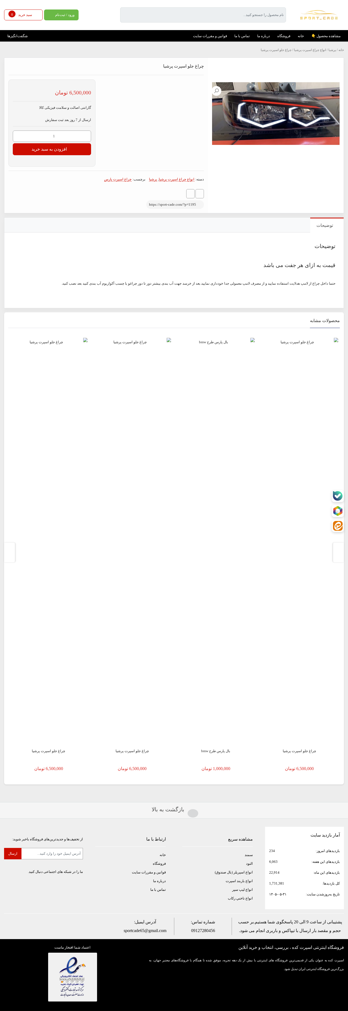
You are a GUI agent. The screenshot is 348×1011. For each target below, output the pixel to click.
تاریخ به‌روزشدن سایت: (322, 894)
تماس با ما (158, 890)
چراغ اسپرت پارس (118, 179)
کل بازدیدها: (330, 883)
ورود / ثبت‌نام (64, 15)
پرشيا (332, 50)
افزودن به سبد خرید (49, 149)
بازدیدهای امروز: (327, 851)
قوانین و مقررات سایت (149, 872)
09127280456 (203, 930)
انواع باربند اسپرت (239, 881)
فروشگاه (159, 863)
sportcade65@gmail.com (145, 930)
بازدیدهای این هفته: (325, 862)
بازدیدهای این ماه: (326, 872)
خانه (341, 50)
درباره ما (159, 881)
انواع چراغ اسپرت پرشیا (310, 50)
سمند (249, 855)
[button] (216, 91)
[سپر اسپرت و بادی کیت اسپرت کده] (319, 14)
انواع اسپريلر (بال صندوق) (234, 872)
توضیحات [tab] (324, 225)
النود (249, 863)
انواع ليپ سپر (242, 890)
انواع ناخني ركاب (240, 898)
